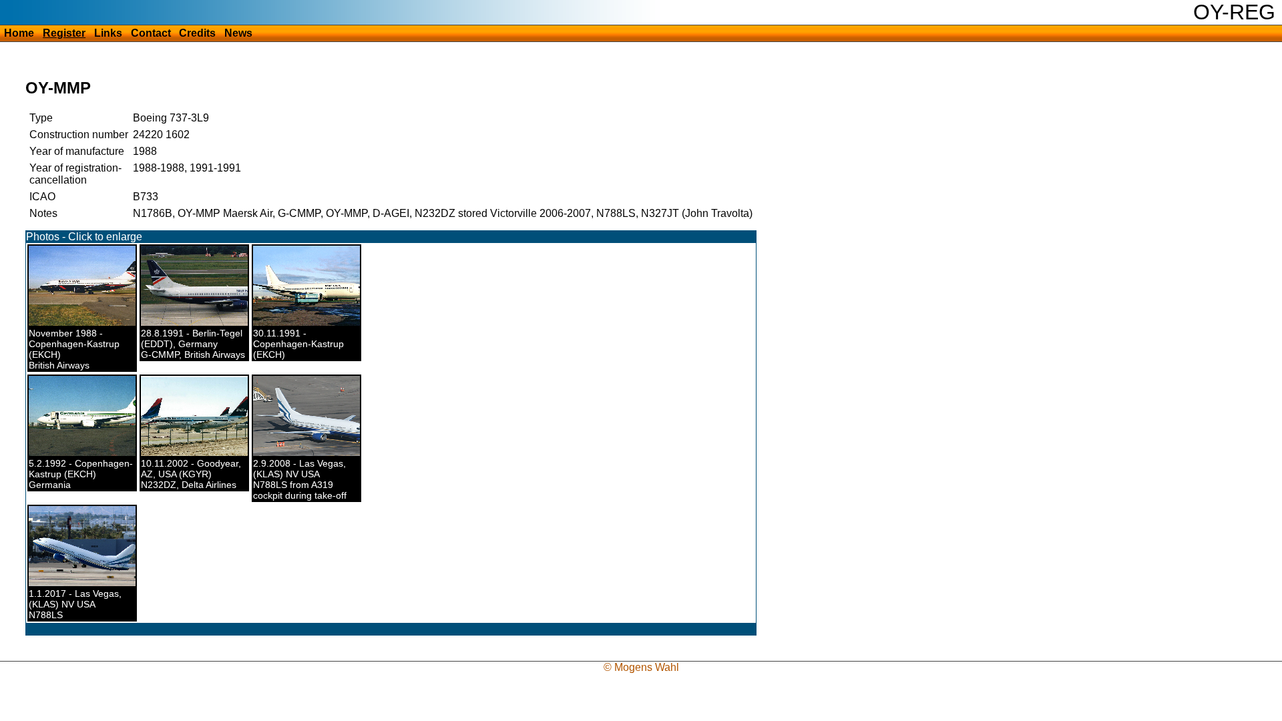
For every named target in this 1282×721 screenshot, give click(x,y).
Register (64, 33)
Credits (197, 33)
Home (19, 33)
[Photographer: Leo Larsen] (315, 322)
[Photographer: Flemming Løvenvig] (201, 452)
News (238, 33)
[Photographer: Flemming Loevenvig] (89, 582)
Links (108, 33)
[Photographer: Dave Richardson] (216, 322)
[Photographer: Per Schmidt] (91, 322)
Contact (151, 33)
